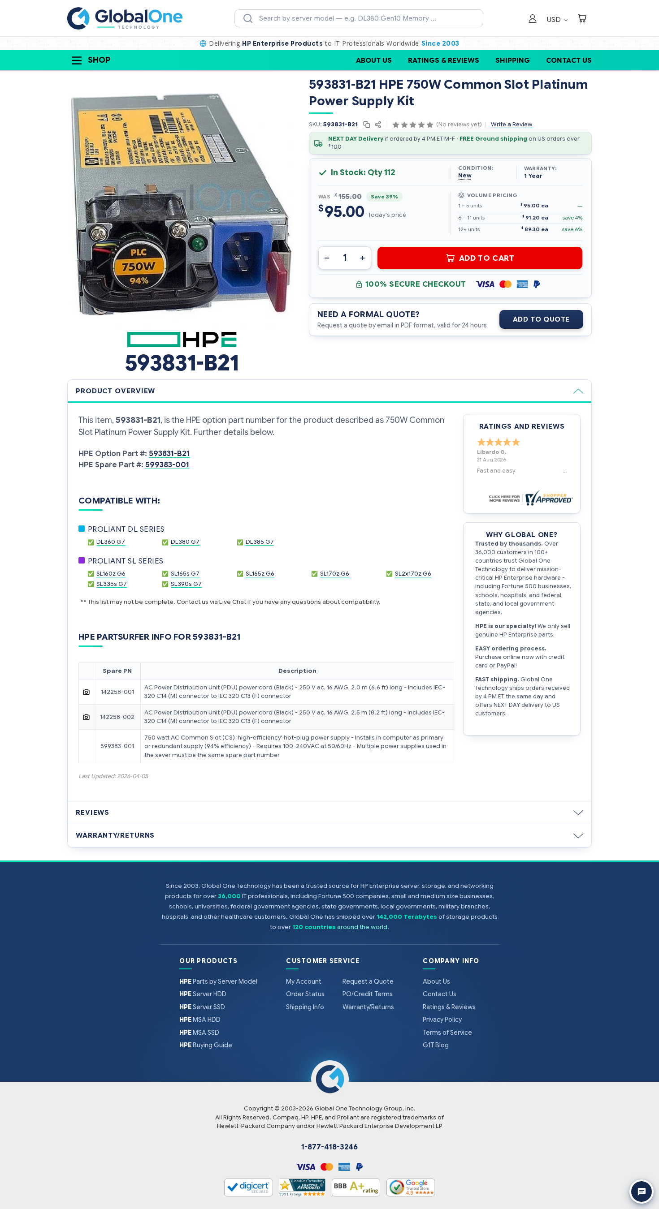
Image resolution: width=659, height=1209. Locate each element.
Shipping (512, 60)
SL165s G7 (185, 573)
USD (555, 19)
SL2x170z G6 (413, 573)
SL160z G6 (111, 573)
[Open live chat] (641, 1191)
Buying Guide (205, 1045)
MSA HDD (200, 1019)
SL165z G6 (260, 573)
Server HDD (202, 994)
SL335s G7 (111, 584)
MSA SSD (199, 1032)
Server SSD (202, 1007)
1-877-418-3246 (329, 1147)
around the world (362, 927)
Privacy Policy (442, 1019)
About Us (374, 60)
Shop (99, 60)
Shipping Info (305, 1007)
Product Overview (115, 391)
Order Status (305, 994)
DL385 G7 (260, 542)
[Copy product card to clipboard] (367, 124)
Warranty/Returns (115, 835)
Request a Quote (368, 981)
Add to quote (541, 319)
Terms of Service (447, 1032)
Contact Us (569, 60)
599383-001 (167, 464)
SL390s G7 (186, 584)
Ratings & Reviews (443, 60)
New (465, 175)
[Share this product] (377, 124)
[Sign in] (532, 19)
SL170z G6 (334, 573)
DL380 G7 (185, 542)
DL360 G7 (110, 542)
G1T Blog (436, 1045)
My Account (303, 981)
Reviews (92, 813)
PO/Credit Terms (368, 994)
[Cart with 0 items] (581, 19)
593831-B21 (169, 453)
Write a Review (511, 124)
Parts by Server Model (218, 981)
